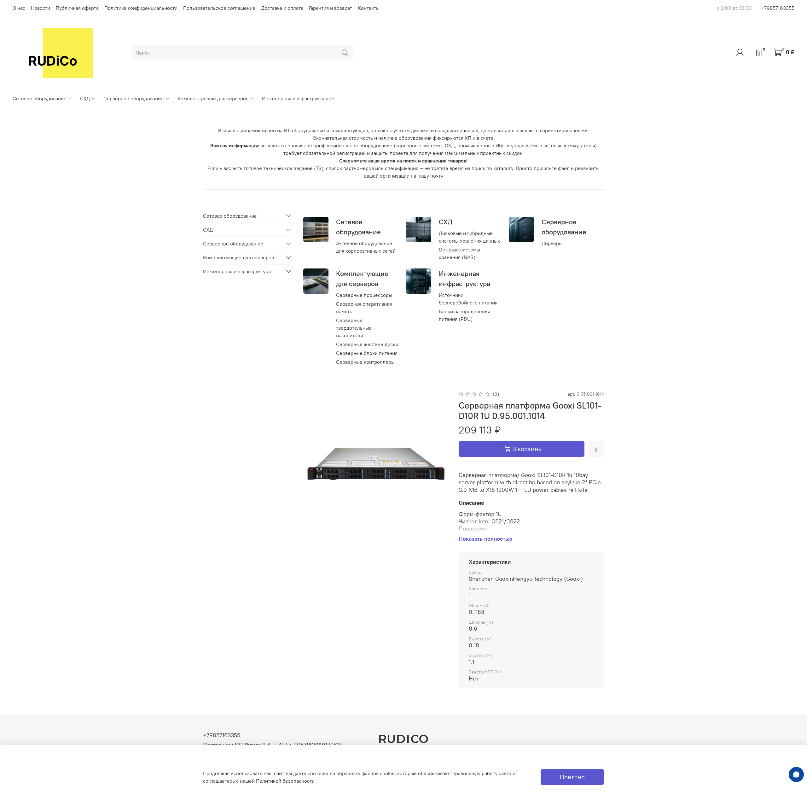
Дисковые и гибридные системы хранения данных (469, 237)
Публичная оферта (77, 8)
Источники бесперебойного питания (468, 299)
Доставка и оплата (282, 8)
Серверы (552, 243)
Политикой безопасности (285, 781)
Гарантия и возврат (330, 8)
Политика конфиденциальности (140, 8)
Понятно (572, 777)
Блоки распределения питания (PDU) (464, 315)
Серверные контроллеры (365, 362)
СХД (85, 98)
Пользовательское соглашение (219, 8)
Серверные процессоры (364, 295)
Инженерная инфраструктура (296, 98)
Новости (40, 8)
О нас (19, 8)
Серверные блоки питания (367, 353)
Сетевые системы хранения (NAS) (459, 253)
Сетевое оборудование (40, 98)
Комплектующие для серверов (212, 98)
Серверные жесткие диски (367, 344)
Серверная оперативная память (364, 308)
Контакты (369, 8)
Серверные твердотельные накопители (354, 328)
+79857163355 (777, 8)
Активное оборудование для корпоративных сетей (366, 247)
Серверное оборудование (133, 98)
